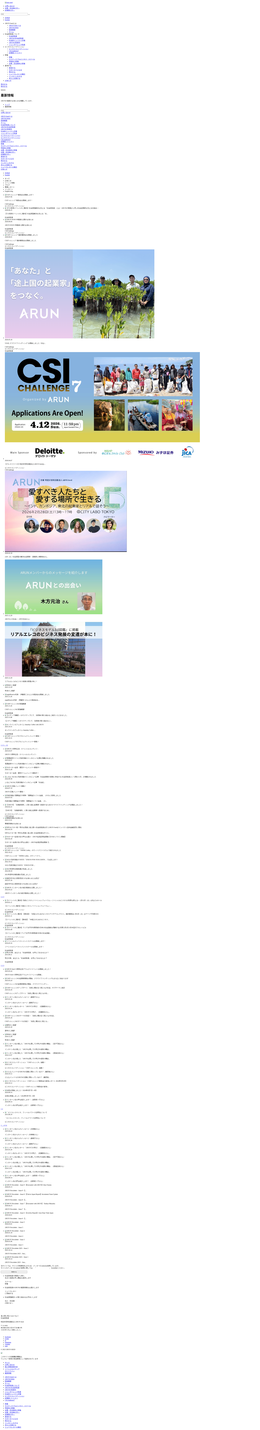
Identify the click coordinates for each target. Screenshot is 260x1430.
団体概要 (4, 120)
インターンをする (7, 163)
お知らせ (8, 80)
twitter (7, 1339)
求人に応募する (6, 165)
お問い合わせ (10, 6)
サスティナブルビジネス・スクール (14, 146)
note (6, 1346)
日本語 (7, 18)
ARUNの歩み (5, 118)
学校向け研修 (6, 148)
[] (29, 14)
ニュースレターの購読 (9, 167)
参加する (4, 156)
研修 (2, 144)
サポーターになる (7, 158)
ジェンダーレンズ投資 (9, 133)
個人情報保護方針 (42, 1268)
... (5, 745)
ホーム (7, 1362)
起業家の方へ (10, 10)
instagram (8, 1342)
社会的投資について (8, 125)
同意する (14, 1272)
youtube (7, 1344)
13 (7, 745)
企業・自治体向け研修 (9, 150)
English (7, 20)
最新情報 (8, 1373)
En (7, 175)
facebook (8, 1337)
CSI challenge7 (6, 140)
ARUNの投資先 (6, 129)
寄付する (4, 84)
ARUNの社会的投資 (8, 127)
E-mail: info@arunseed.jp (9, 1333)
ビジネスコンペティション (10, 135)
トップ (7, 104)
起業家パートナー (7, 141)
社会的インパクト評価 (9, 131)
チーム (3, 123)
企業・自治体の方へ (12, 8)
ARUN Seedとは (6, 116)
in (5, 1340)
